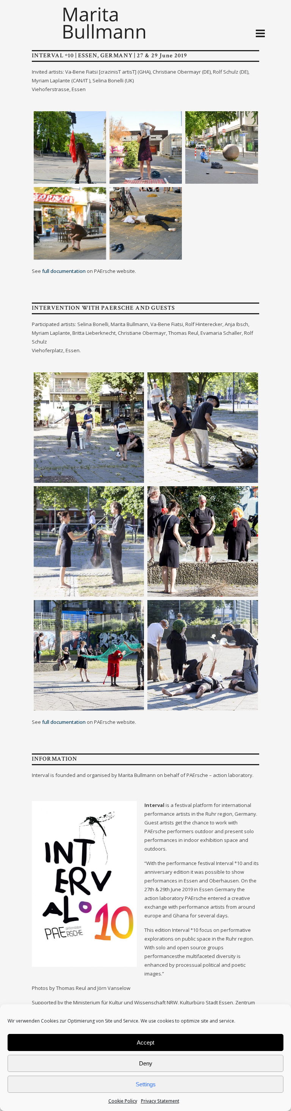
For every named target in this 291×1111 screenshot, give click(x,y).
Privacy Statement (160, 1101)
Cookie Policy (122, 1101)
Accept (145, 1042)
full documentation (64, 271)
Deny (145, 1063)
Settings (146, 1084)
